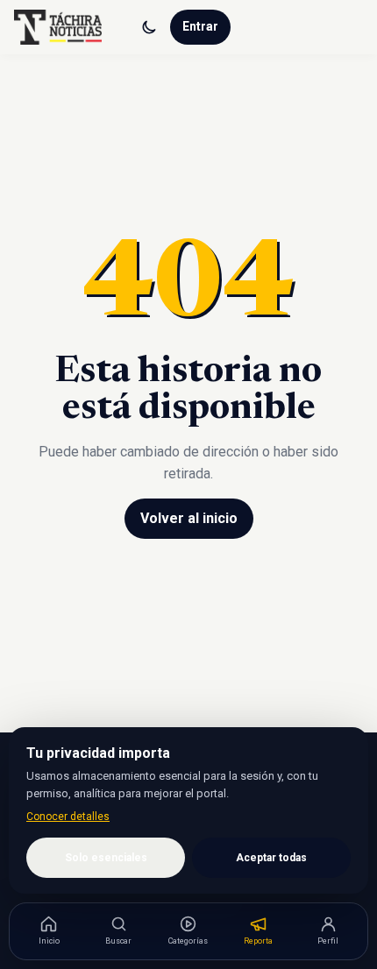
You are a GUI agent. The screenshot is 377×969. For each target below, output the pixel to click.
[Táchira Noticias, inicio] (58, 27)
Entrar (200, 26)
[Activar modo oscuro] (149, 27)
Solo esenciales (106, 858)
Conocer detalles (68, 816)
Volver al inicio (189, 518)
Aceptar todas (271, 858)
